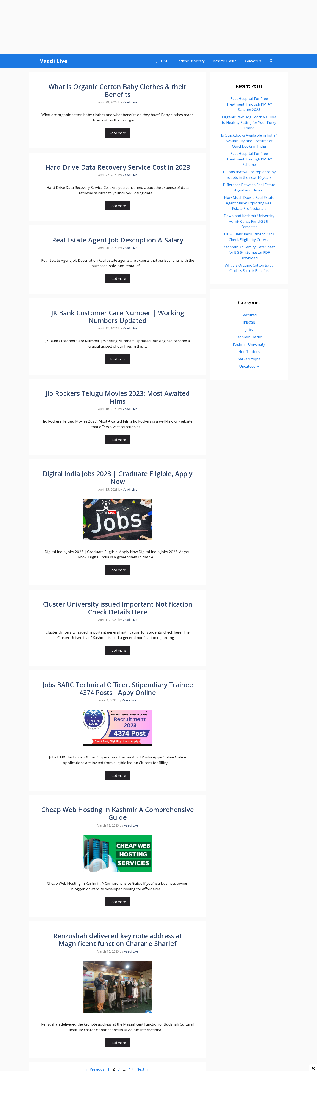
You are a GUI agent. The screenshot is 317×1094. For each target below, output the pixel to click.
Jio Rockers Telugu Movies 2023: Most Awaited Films (118, 397)
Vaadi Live (53, 60)
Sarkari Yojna (249, 358)
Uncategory (249, 366)
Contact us (253, 61)
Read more (117, 133)
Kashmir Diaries (225, 61)
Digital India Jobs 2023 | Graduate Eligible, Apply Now (117, 477)
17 (131, 1069)
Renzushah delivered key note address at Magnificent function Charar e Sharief (117, 939)
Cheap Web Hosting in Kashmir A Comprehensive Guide (117, 813)
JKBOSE (162, 61)
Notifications (249, 351)
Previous (94, 1069)
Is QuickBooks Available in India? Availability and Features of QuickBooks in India (249, 141)
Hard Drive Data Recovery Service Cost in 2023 (117, 167)
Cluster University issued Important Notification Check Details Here (117, 608)
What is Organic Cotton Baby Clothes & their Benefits (118, 90)
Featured (249, 314)
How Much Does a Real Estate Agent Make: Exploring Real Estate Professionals (249, 203)
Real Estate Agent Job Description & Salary (117, 240)
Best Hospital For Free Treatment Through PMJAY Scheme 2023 (249, 104)
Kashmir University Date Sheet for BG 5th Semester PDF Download (249, 252)
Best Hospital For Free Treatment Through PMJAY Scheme (249, 159)
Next (142, 1069)
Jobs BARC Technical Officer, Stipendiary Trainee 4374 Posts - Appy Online (117, 688)
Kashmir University (191, 61)
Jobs (249, 329)
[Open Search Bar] (271, 61)
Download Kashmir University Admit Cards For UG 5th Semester (249, 221)
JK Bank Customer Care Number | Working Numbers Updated (117, 316)
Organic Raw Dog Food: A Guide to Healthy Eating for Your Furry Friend (249, 122)
